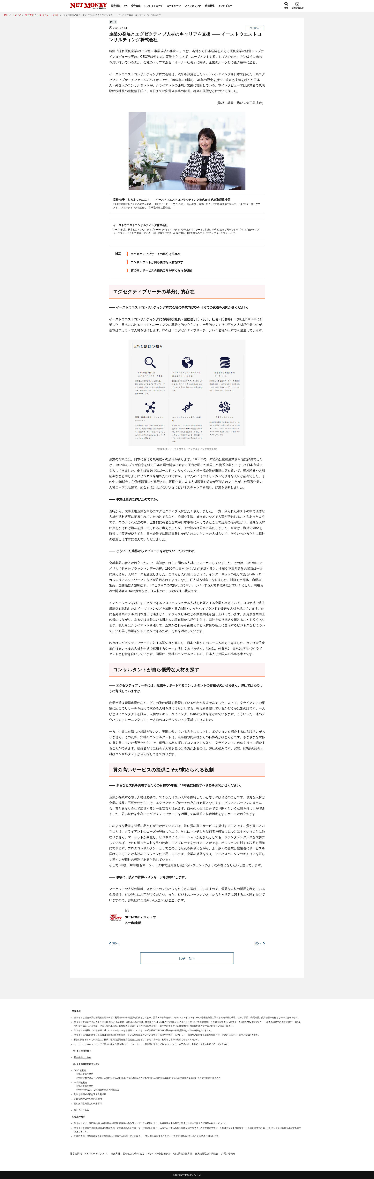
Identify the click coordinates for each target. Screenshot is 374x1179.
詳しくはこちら (81, 1110)
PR (112, 22)
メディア (16, 15)
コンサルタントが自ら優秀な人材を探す (157, 262)
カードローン (174, 5)
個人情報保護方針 (182, 1153)
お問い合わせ (298, 8)
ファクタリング (193, 5)
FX (125, 5)
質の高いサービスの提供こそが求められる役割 (161, 270)
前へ (115, 943)
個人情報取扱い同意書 (206, 1153)
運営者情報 (76, 1153)
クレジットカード (153, 5)
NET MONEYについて (96, 1153)
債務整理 (209, 5)
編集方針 (115, 1153)
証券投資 (115, 5)
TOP (6, 15)
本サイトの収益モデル (158, 1153)
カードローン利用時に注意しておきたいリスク (154, 1044)
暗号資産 (135, 5)
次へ (258, 943)
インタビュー (225, 5)
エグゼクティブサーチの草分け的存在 (155, 254)
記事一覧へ (187, 958)
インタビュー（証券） (48, 15)
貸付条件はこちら (82, 1057)
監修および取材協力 (133, 1153)
